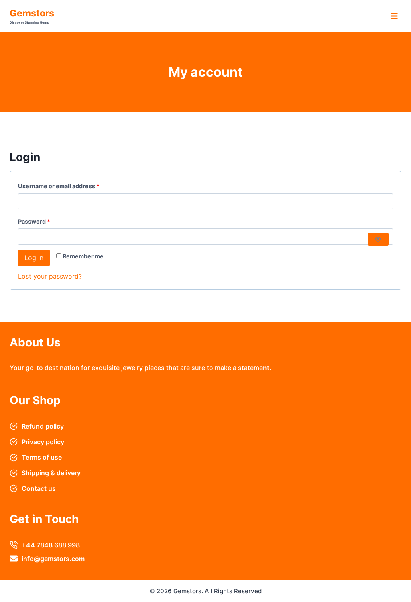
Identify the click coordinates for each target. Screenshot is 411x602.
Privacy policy (43, 442)
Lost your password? (50, 276)
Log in (33, 258)
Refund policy (43, 426)
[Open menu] (394, 16)
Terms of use (42, 457)
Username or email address (71, 185)
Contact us (39, 488)
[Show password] (378, 239)
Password (46, 221)
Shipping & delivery (51, 473)
